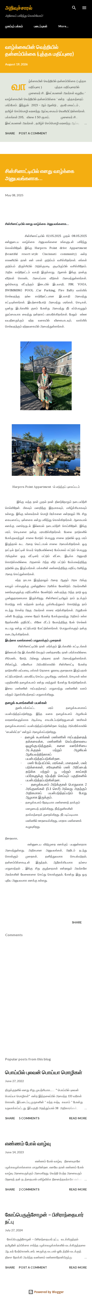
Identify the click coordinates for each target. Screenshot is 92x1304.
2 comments (29, 1189)
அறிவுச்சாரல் (18, 8)
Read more (78, 1118)
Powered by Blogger (48, 1292)
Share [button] (10, 133)
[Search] (74, 7)
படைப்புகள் (40, 26)
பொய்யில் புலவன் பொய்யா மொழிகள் (43, 1072)
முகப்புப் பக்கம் (14, 26)
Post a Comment (33, 133)
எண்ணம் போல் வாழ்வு (28, 1143)
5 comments (29, 1118)
